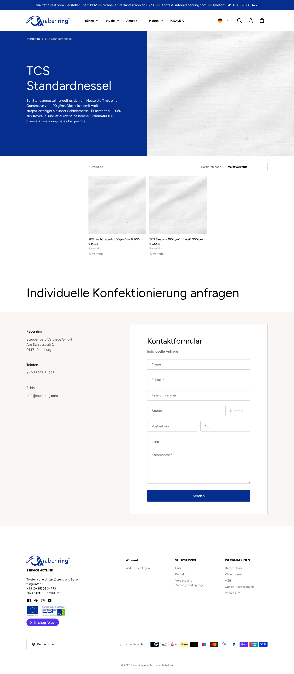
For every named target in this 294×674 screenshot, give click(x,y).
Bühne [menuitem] (89, 21)
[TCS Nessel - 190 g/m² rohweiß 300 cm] (178, 205)
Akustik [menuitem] (131, 21)
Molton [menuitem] (154, 21)
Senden (199, 496)
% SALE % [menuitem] (177, 21)
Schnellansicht (117, 223)
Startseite (33, 39)
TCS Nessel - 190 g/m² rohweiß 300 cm (176, 239)
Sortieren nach (211, 167)
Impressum (232, 593)
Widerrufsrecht (235, 574)
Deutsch (43, 644)
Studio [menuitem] (110, 21)
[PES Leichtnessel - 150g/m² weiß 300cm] (117, 205)
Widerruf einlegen (138, 568)
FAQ (178, 568)
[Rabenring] (48, 560)
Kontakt (180, 574)
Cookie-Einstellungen (239, 587)
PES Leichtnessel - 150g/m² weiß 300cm (115, 239)
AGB (228, 580)
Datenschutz (233, 568)
